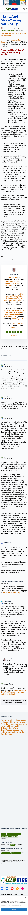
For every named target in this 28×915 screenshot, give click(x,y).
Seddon (18, 853)
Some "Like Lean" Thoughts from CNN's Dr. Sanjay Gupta (14, 829)
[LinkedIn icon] (10, 332)
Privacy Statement (16, 912)
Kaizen (8, 834)
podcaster (7, 285)
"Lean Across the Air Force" (8, 842)
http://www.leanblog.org (11, 593)
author (16, 281)
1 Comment (24, 853)
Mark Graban (12, 277)
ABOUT (22, 868)
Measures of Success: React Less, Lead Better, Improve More (14, 312)
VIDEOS (12, 868)
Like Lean (14, 834)
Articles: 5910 (14, 335)
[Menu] (26, 9)
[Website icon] (12, 332)
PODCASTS (7, 868)
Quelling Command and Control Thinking (11, 848)
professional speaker (12, 283)
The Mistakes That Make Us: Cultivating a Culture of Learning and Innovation (13, 297)
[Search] (24, 9)
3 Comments (3, 838)
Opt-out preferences (8, 912)
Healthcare (3, 834)
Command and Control (6, 853)
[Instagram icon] (18, 332)
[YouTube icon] (21, 332)
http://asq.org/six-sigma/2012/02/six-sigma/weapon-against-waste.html (13, 692)
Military (11, 30)
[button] (26, 897)
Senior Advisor (18, 323)
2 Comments (19, 844)
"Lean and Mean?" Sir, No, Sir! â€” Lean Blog (12, 581)
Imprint (21, 912)
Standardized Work (14, 836)
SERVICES (17, 868)
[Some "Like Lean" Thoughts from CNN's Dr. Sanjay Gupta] (14, 772)
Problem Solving (4, 836)
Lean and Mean (6, 30)
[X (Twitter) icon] (15, 332)
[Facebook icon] (7, 332)
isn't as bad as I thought (11, 41)
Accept (14, 909)
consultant (9, 281)
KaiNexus (13, 327)
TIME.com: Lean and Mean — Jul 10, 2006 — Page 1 (13, 34)
